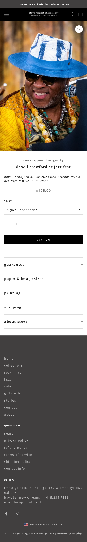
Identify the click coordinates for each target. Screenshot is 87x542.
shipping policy (17, 462)
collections (13, 365)
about (9, 414)
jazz (7, 379)
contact (10, 407)
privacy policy (16, 440)
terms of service (18, 455)
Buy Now (43, 239)
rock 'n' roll (14, 372)
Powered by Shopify (68, 533)
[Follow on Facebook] (6, 514)
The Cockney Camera (57, 3)
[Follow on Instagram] (17, 514)
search (10, 434)
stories (10, 400)
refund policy (15, 447)
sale (7, 386)
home (9, 358)
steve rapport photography (43, 160)
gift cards (12, 393)
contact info (14, 469)
